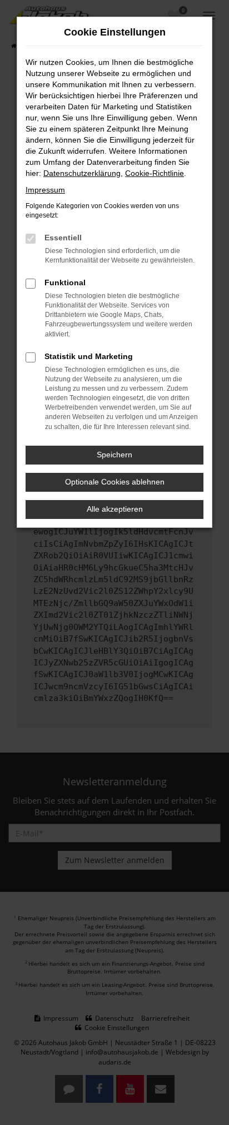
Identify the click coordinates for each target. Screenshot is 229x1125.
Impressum (45, 189)
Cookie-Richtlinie (154, 173)
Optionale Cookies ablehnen (115, 481)
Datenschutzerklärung (82, 173)
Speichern (114, 454)
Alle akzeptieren (115, 509)
